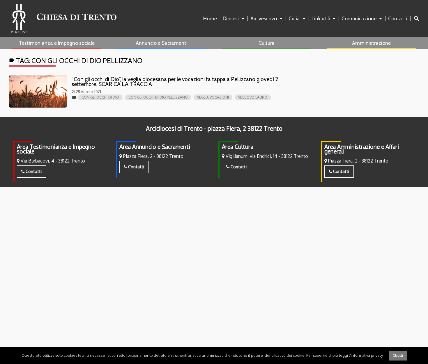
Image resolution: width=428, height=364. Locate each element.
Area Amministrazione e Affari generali (361, 149)
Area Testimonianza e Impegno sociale (56, 149)
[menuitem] (211, 18)
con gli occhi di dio (100, 97)
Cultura (267, 43)
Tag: (75, 60)
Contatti (397, 18)
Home (210, 18)
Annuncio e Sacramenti (162, 43)
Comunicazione (359, 18)
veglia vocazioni (213, 97)
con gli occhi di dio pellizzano (158, 97)
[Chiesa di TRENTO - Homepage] (63, 18)
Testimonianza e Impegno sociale (57, 43)
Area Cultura (237, 146)
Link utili (321, 18)
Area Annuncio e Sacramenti (154, 146)
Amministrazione (371, 43)
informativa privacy (367, 355)
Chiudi (398, 355)
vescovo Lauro (252, 97)
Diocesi (231, 18)
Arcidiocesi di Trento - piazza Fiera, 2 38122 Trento (214, 128)
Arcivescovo (263, 18)
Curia (294, 18)
